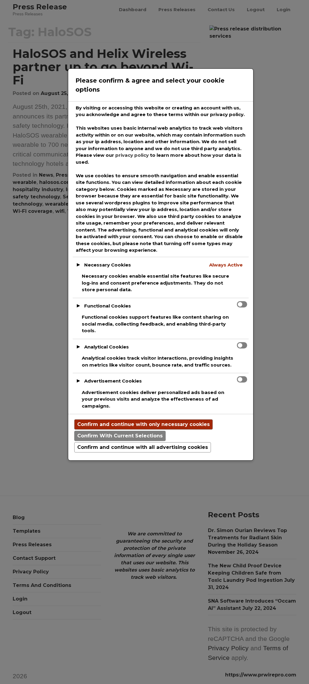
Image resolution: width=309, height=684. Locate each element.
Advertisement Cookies (113, 381)
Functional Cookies (107, 306)
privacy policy (132, 155)
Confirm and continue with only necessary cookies (143, 424)
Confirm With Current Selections (120, 436)
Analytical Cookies (106, 347)
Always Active (226, 265)
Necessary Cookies (107, 265)
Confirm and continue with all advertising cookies (142, 447)
